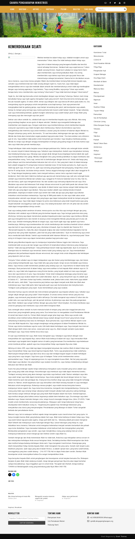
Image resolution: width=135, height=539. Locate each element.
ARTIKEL (36, 9)
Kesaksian (18, 507)
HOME (12, 9)
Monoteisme (99, 56)
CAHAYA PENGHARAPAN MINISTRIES (29, 2)
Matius (96, 92)
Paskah (96, 140)
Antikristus (98, 147)
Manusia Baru (99, 89)
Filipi (95, 132)
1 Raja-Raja (98, 67)
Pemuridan (98, 114)
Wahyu (96, 151)
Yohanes (97, 129)
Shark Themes (121, 536)
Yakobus (97, 136)
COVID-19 (97, 60)
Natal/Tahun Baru (100, 143)
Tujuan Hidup (99, 111)
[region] (67, 25)
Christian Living (100, 121)
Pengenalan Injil (100, 71)
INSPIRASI (50, 9)
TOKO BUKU (88, 9)
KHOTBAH (22, 9)
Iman (96, 103)
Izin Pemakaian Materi (56, 521)
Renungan (98, 158)
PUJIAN (63, 9)
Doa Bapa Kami (99, 78)
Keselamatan (99, 85)
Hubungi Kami (53, 525)
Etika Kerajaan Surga (101, 125)
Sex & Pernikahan (100, 118)
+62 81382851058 (96, 517)
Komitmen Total (100, 52)
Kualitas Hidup (99, 107)
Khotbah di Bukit (100, 81)
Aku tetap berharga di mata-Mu (19, 496)
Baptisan (97, 100)
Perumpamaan (99, 96)
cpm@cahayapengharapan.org (101, 521)
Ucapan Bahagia (100, 74)
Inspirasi (11, 507)
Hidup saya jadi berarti (70, 496)
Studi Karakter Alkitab (102, 63)
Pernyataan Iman (54, 517)
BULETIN (76, 9)
